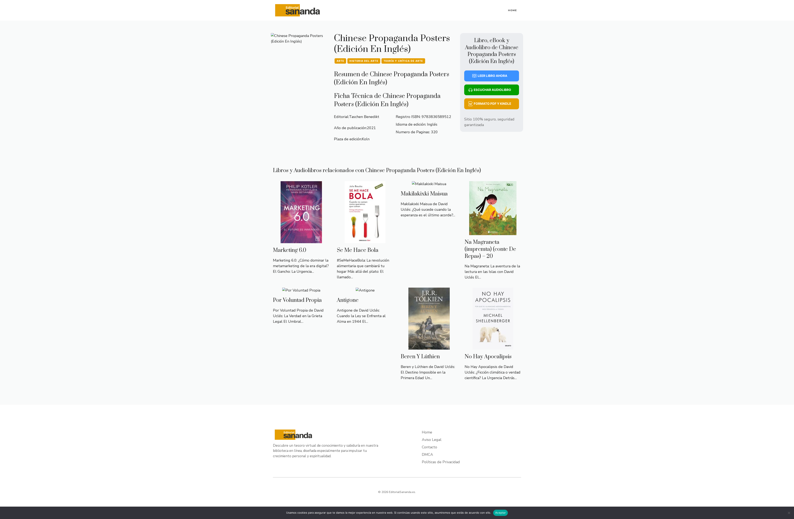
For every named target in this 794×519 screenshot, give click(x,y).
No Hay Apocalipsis (488, 356)
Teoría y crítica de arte (403, 60)
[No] (789, 513)
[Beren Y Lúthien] (429, 346)
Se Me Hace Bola (357, 250)
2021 (371, 127)
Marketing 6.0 (289, 250)
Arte (340, 60)
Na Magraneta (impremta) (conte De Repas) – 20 (490, 249)
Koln (365, 139)
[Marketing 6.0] (301, 240)
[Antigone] (365, 290)
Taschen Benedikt (364, 116)
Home (512, 10)
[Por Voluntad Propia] (301, 290)
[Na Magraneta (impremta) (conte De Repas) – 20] (493, 232)
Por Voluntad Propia (297, 300)
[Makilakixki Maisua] (429, 183)
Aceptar (500, 512)
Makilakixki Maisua (424, 193)
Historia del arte (363, 60)
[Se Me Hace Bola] (365, 240)
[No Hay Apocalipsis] (492, 346)
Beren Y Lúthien (420, 356)
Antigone (348, 300)
